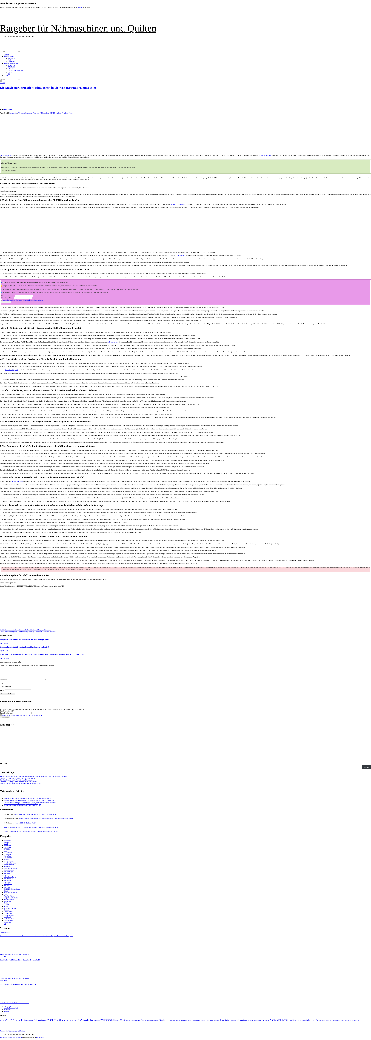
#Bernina (3, 1020)
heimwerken (173, 1020)
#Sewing (117, 1020)
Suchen (3, 763)
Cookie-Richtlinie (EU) (11, 1008)
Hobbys (6, 859)
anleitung (137, 1020)
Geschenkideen (8, 854)
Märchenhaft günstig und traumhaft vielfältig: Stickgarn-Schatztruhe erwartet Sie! (34, 827)
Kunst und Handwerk (10, 868)
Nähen (6, 875)
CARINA (11, 68)
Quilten (6, 894)
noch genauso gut (112, 342)
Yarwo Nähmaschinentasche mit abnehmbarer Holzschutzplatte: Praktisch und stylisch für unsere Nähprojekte (33, 776)
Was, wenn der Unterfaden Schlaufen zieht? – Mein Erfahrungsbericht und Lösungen (30, 802)
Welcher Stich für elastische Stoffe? (25, 823)
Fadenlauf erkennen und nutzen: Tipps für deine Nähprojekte (22, 804)
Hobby (178, 1020)
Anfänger (133, 1020)
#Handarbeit (18, 1020)
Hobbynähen (184, 1020)
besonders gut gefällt (11, 370)
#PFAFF (52, 113)
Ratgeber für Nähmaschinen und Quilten (78, 28)
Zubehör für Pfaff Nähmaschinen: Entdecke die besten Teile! (18, 778)
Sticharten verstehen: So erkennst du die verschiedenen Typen (23, 805)
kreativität (225, 1020)
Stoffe (9, 60)
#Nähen (51, 1019)
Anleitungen (7, 840)
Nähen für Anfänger (10, 877)
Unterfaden (11, 62)
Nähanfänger (233, 1020)
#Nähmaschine (44, 113)
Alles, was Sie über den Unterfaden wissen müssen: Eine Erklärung (35, 814)
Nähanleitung (242, 1020)
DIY (5, 851)
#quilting (58, 113)
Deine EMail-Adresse (7, 298)
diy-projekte (156, 1020)
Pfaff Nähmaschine (6, 155)
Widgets (80, 7)
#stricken (128, 1020)
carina (151, 1020)
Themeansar (39, 1037)
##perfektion (28, 113)
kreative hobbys (196, 1020)
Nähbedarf (7, 873)
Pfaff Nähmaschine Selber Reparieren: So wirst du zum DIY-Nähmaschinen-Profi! (29, 800)
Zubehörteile (180, 255)
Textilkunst (7, 917)
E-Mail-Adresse (5, 687)
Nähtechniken (8, 884)
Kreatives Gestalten (10, 863)
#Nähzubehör (107, 1019)
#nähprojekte (63, 1020)
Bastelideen (7, 842)
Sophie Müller (7, 109)
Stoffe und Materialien (10, 908)
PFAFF (10, 72)
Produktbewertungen (10, 892)
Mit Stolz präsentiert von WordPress (11, 1037)
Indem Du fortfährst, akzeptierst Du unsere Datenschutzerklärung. (23, 300)
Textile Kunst (8, 913)
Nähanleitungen (9, 871)
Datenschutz (7, 1006)
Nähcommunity (258, 1020)
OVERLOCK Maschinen (15, 70)
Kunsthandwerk (9, 870)
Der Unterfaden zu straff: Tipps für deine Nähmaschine (17, 780)
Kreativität (7, 866)
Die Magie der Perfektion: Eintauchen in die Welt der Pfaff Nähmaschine (48, 87)
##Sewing (36, 113)
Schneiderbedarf (9, 899)
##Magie (21, 113)
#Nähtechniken (86, 1020)
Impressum (7, 1009)
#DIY (9, 1019)
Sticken (6, 75)
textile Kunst (328, 1020)
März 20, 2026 (4, 658)
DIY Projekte (8, 852)
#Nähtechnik (74, 1020)
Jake (5, 831)
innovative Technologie (178, 204)
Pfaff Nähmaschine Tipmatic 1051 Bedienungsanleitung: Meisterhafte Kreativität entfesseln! (28, 631)
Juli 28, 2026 (13, 954)
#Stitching (65, 113)
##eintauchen (13, 113)
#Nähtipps (97, 1020)
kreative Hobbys (9, 861)
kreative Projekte (205, 1020)
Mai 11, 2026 (4, 643)
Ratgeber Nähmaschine (11, 63)
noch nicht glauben (17, 481)
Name (2, 683)
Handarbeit (7, 856)
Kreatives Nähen (9, 865)
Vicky (6, 827)
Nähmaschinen (8, 878)
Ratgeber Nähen (9, 56)
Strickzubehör (8, 911)
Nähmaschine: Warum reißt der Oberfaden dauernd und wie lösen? (20, 783)
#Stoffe (123, 1020)
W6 (9, 74)
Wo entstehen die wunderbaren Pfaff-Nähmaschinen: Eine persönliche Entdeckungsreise (46, 818)
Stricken (6, 910)
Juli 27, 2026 (13, 1003)
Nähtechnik (7, 882)
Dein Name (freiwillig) (7, 296)
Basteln (6, 844)
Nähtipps (6, 885)
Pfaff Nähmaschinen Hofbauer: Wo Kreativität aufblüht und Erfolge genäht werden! (25, 630)
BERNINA (11, 65)
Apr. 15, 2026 (4, 650)
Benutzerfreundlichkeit (265, 155)
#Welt (70, 113)
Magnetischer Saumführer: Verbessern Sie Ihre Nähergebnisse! (24, 639)
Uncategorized (8, 920)
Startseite (6, 55)
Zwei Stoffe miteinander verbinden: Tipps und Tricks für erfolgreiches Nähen (27, 798)
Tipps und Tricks (9, 918)
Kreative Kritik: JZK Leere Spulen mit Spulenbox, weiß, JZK (24, 647)
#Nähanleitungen (40, 1020)
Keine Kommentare (23, 954)
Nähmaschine (277, 1019)
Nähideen (266, 1020)
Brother (148, 1020)
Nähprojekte (7, 880)
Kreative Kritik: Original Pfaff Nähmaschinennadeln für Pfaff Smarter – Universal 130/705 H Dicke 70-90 (42, 654)
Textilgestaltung (9, 915)
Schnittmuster (12, 58)
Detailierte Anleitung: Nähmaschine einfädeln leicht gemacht (18, 782)
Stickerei (6, 905)
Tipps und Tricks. (355, 1020)
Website (2, 690)
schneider (304, 1020)
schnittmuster (322, 1020)
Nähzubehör (7, 887)
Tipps (349, 1020)
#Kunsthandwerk (29, 1020)
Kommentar (4, 680)
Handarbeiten (8, 858)
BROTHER (11, 67)
